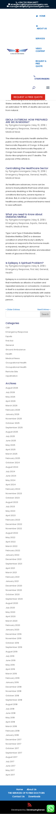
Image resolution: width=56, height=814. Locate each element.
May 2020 (10, 612)
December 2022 (14, 524)
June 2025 (11, 440)
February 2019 (12, 678)
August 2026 (12, 387)
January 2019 (12, 682)
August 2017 (11, 757)
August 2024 (12, 467)
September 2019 (14, 647)
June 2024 (11, 475)
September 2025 (14, 427)
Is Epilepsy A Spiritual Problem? (25, 263)
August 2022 (12, 532)
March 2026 (11, 405)
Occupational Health (16, 362)
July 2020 (10, 607)
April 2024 (11, 484)
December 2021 (13, 559)
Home (19, 789)
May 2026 (10, 396)
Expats (33, 223)
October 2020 (13, 594)
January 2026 (12, 414)
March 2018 (11, 726)
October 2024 (13, 462)
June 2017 (10, 765)
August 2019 (11, 651)
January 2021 (12, 581)
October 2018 (12, 695)
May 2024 (10, 480)
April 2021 (10, 568)
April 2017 (10, 774)
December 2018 (13, 686)
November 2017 (13, 743)
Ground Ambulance (16, 349)
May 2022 (10, 537)
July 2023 (10, 506)
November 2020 (14, 590)
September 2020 (14, 598)
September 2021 (14, 563)
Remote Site (12, 371)
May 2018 (10, 717)
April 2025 (11, 449)
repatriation (12, 375)
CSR (8, 327)
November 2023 (14, 493)
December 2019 (13, 634)
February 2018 (12, 730)
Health (43, 128)
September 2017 (14, 752)
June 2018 (10, 713)
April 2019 (10, 669)
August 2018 (11, 704)
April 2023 (11, 515)
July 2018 (10, 708)
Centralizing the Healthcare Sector (27, 168)
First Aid (34, 269)
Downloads (34, 796)
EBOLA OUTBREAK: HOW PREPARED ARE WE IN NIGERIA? (27, 121)
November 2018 (13, 691)
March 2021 (11, 572)
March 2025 (11, 453)
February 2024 (13, 489)
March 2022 (11, 546)
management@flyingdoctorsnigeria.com (29, 6)
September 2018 (14, 699)
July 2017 (10, 761)
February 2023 (13, 519)
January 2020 (12, 629)
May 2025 (10, 445)
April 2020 (11, 616)
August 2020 (12, 603)
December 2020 (14, 585)
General (34, 128)
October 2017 (12, 748)
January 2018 (12, 735)
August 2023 (12, 502)
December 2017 (13, 739)
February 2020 (13, 625)
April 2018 (10, 721)
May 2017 (10, 770)
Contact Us (18, 796)
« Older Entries (13, 309)
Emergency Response (17, 128)
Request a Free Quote (28, 97)
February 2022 (13, 550)
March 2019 (11, 673)
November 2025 (14, 418)
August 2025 (12, 431)
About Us (31, 789)
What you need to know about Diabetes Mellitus (24, 216)
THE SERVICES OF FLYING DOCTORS (26, 792)
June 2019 (10, 660)
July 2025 (10, 436)
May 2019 (10, 664)
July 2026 (10, 392)
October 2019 (12, 642)
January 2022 (12, 554)
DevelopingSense (36, 809)
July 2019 (10, 656)
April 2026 (11, 401)
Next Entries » (43, 309)
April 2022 (11, 541)
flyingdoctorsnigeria (19, 125)
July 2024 (10, 471)
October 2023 (13, 497)
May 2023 (10, 511)
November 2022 (14, 528)
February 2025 (13, 458)
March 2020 (11, 620)
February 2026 (13, 409)
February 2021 (12, 576)
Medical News (13, 131)
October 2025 (13, 423)
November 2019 (13, 638)
